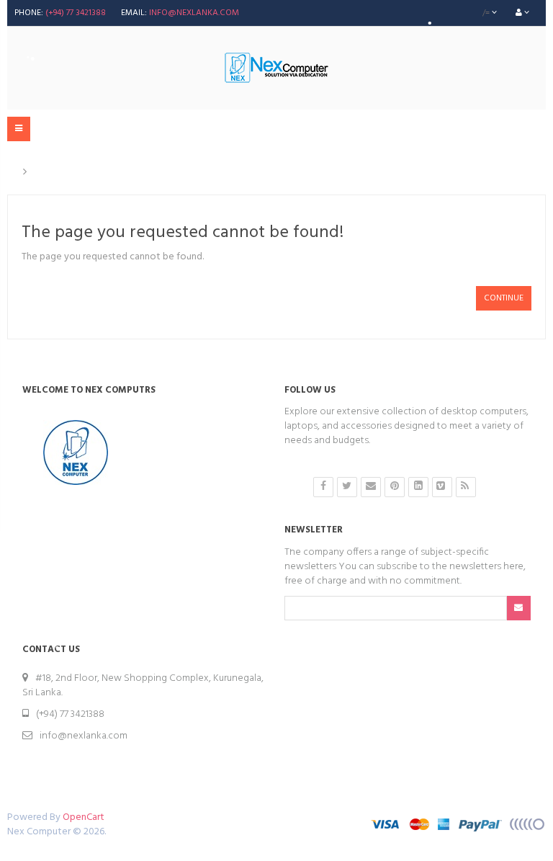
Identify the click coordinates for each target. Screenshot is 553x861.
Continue (503, 298)
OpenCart (83, 817)
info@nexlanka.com (194, 13)
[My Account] (522, 13)
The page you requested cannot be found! (134, 172)
